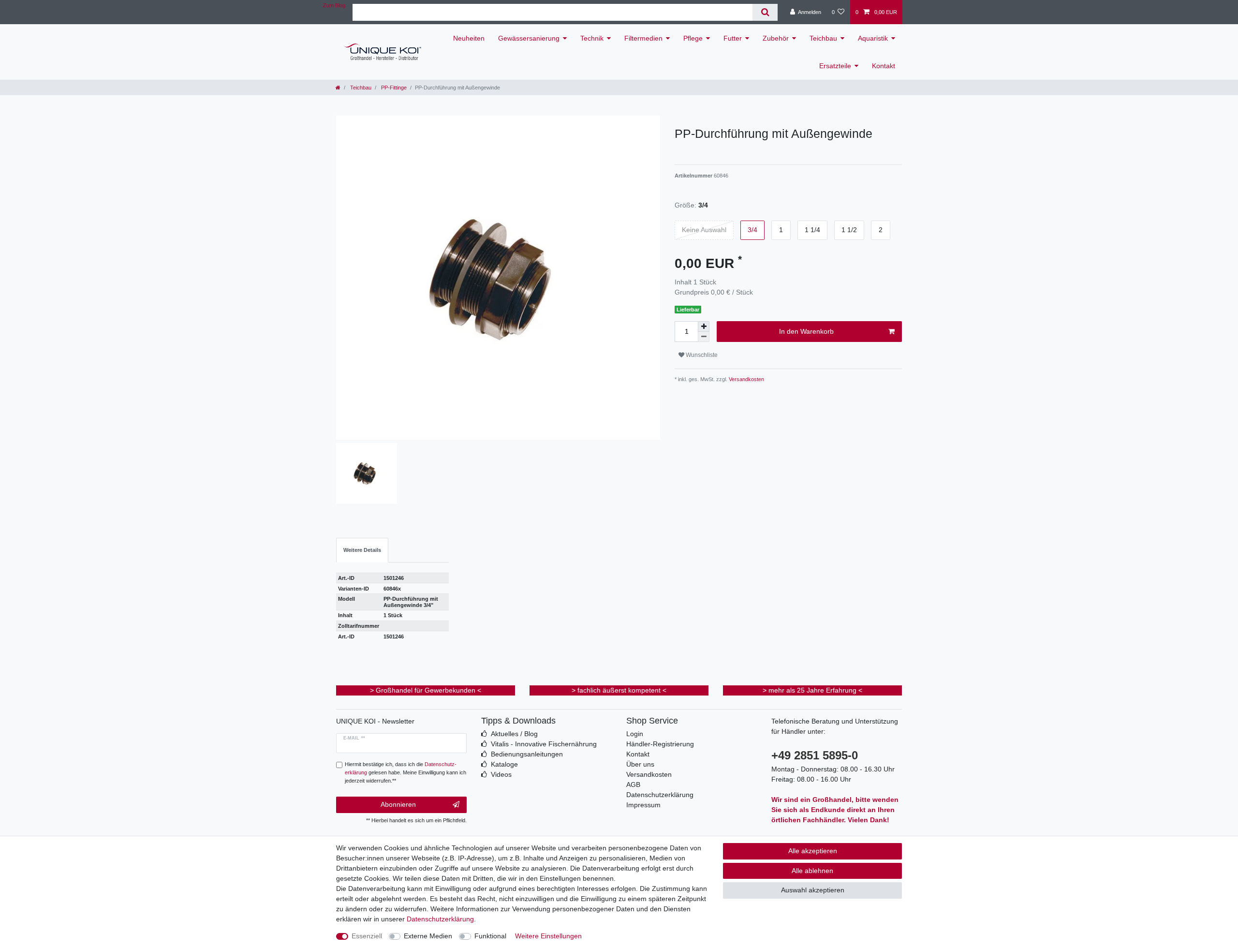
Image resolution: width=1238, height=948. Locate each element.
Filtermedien (643, 38)
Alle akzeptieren (812, 851)
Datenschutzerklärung (659, 795)
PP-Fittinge (393, 87)
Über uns (640, 764)
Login (634, 734)
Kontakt (883, 66)
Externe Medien (428, 936)
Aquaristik (873, 38)
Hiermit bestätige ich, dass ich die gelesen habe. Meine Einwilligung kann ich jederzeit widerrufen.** (405, 772)
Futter (732, 38)
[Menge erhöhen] (703, 326)
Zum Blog (334, 5)
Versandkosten (745, 379)
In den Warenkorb (806, 331)
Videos (501, 774)
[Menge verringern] (703, 337)
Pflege (693, 38)
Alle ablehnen (812, 870)
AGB (633, 784)
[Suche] (764, 12)
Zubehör (776, 38)
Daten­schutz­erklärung (440, 919)
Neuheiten (469, 38)
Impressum (643, 805)
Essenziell (367, 936)
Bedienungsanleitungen (527, 754)
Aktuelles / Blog (514, 734)
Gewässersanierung (529, 38)
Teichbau (823, 38)
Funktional (490, 936)
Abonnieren (398, 804)
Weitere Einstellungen (548, 936)
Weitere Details (362, 550)
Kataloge (504, 764)
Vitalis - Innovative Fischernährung (544, 744)
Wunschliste (701, 355)
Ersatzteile (835, 66)
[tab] (362, 550)
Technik (592, 38)
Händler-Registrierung (660, 744)
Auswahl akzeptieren (812, 890)
